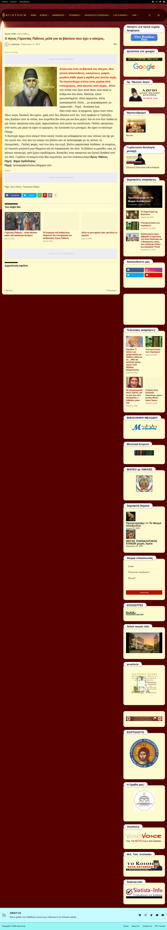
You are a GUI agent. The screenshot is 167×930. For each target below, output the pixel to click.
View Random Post (144, 37)
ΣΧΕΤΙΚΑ (13, 2)
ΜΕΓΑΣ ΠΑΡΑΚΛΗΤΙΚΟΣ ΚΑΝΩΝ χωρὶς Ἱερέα (141, 542)
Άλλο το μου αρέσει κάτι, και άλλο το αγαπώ (99, 234)
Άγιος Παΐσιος (23, 34)
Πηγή (8, 165)
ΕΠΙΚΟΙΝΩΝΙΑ (24, 2)
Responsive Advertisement (61, 59)
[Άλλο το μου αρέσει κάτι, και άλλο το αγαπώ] (99, 221)
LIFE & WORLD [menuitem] (120, 15)
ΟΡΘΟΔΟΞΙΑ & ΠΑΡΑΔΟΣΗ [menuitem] (96, 15)
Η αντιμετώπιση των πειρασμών (150, 224)
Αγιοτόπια (21, 926)
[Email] (50, 195)
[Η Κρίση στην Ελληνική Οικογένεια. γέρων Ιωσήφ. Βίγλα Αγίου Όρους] (153, 382)
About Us (135, 926)
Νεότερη (9, 290)
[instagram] (156, 2)
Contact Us (147, 926)
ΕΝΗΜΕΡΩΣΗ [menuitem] (58, 15)
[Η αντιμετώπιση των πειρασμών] (132, 226)
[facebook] (153, 2)
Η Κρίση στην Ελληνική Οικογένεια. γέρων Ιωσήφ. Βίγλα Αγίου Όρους (153, 395)
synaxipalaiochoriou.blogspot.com (32, 165)
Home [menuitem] (33, 15)
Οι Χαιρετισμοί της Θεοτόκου (149, 213)
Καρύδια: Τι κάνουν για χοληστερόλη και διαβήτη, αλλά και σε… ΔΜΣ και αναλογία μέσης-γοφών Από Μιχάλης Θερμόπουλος (134, 359)
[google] (135, 280)
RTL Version (160, 926)
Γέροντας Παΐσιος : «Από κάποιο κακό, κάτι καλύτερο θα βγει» (21, 234)
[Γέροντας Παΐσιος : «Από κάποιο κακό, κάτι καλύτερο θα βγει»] (22, 221)
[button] (150, 15)
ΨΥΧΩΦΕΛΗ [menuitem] (74, 15)
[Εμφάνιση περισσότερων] (55, 195)
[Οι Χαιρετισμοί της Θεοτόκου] (132, 214)
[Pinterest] (45, 195)
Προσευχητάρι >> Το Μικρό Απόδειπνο (140, 199)
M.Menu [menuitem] (43, 15)
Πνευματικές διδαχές (31, 187)
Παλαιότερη (111, 290)
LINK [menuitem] (134, 15)
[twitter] (160, 2)
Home (126, 926)
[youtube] (164, 2)
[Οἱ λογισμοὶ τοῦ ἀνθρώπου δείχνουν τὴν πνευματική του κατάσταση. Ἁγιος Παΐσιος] (61, 221)
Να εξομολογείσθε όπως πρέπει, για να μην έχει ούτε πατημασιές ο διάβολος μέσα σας (134, 396)
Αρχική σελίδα (10, 34)
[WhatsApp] (39, 195)
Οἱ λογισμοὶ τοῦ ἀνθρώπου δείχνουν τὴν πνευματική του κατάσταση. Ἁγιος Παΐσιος (57, 235)
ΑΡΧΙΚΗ (5, 2)
